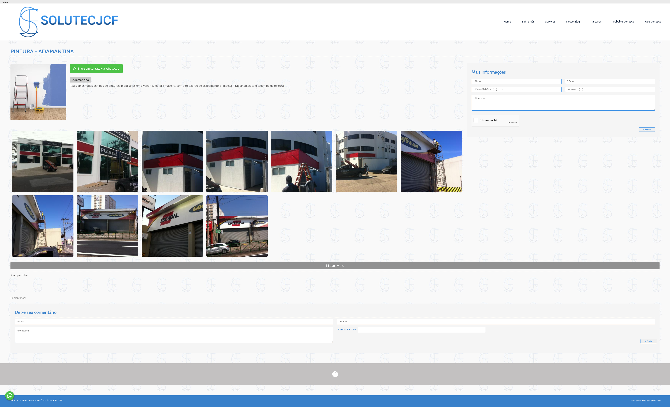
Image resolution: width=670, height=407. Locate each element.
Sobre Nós (528, 21)
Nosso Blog (573, 21)
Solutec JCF (50, 400)
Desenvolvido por (645, 400)
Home (507, 21)
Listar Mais (335, 265)
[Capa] (9, 395)
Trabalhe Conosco (623, 21)
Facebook (335, 374)
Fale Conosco (653, 21)
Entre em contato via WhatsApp (97, 68)
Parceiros (596, 21)
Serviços (550, 21)
